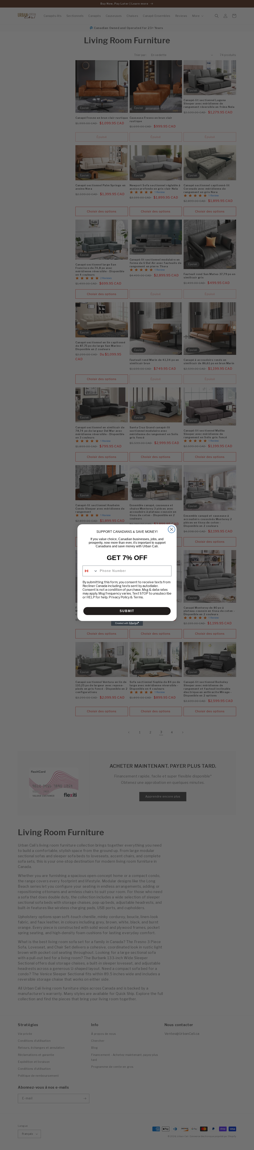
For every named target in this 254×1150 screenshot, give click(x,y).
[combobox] (90, 571)
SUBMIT (127, 611)
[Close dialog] (171, 529)
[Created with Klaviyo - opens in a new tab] (127, 623)
